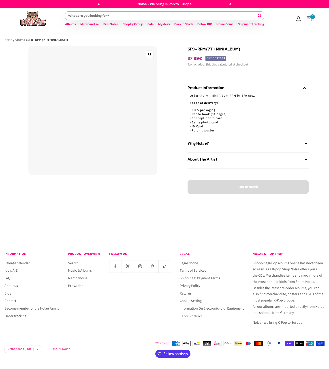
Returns (186, 293)
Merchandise (89, 24)
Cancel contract (191, 316)
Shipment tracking (251, 24)
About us (11, 285)
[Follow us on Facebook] (115, 266)
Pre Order (75, 285)
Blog (7, 293)
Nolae (8, 40)
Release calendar (17, 263)
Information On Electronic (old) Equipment (212, 308)
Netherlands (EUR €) (20, 349)
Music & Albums (80, 270)
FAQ (7, 278)
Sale (150, 24)
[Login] (298, 19)
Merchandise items (280, 275)
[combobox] (163, 16)
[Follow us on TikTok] (164, 266)
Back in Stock (183, 24)
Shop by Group (133, 24)
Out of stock (248, 187)
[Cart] (309, 19)
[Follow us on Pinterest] (152, 266)
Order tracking (15, 316)
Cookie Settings (191, 300)
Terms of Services (193, 270)
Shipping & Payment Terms (200, 278)
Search (73, 263)
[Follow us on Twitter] (128, 266)
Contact (10, 300)
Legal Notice (189, 263)
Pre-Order (110, 24)
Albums (70, 24)
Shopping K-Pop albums (271, 263)
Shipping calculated (219, 64)
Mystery (164, 24)
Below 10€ (204, 24)
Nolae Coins (224, 24)
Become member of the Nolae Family (31, 308)
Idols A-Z (11, 270)
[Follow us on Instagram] (140, 266)
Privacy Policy (190, 285)
